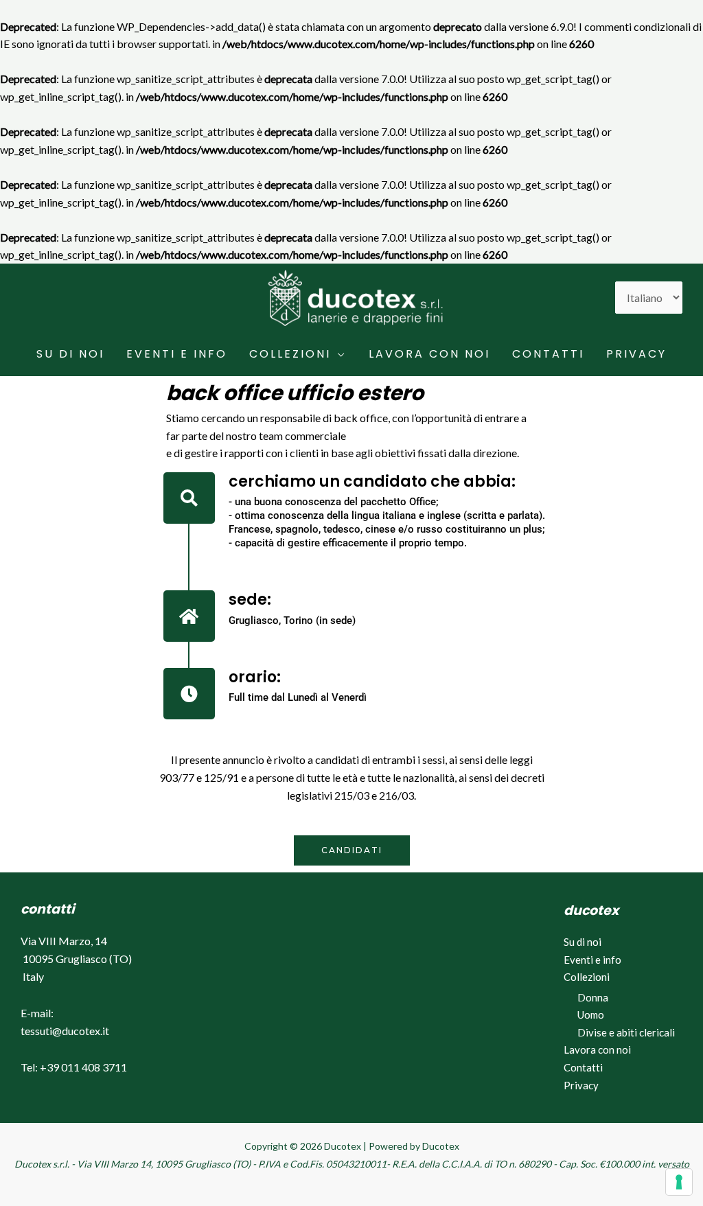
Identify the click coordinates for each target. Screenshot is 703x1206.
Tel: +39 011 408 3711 (74, 1067)
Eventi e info (176, 354)
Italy (33, 976)
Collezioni (290, 354)
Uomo (590, 1014)
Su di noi (70, 354)
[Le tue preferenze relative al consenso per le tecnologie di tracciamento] (679, 1182)
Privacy (636, 354)
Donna (592, 997)
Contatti (548, 354)
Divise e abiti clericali (626, 1032)
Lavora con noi (429, 354)
